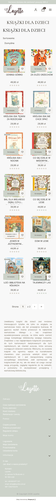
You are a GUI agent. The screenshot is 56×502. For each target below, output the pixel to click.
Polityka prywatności (12, 428)
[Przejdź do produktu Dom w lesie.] (41, 227)
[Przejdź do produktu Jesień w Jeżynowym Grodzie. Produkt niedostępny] (14, 227)
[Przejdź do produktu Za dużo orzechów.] (41, 60)
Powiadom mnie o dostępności (11, 235)
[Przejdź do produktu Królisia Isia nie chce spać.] (41, 102)
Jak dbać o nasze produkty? (15, 464)
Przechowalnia (9, 447)
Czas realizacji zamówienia (14, 405)
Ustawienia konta (10, 451)
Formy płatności (9, 408)
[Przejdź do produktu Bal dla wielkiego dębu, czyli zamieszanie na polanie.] (14, 185)
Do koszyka (10, 69)
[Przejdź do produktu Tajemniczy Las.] (41, 268)
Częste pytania (9, 425)
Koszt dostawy (9, 411)
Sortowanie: (9, 38)
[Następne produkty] (34, 306)
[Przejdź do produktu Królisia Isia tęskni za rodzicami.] (14, 102)
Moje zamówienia (10, 444)
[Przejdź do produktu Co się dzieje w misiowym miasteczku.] (41, 144)
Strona (15, 307)
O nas (5, 461)
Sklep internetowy (25, 499)
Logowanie (7, 441)
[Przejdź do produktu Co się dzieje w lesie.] (41, 185)
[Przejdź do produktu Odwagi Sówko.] (14, 60)
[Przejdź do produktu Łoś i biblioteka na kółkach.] (14, 268)
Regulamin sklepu (10, 431)
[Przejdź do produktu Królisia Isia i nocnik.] (14, 144)
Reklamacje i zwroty (11, 414)
